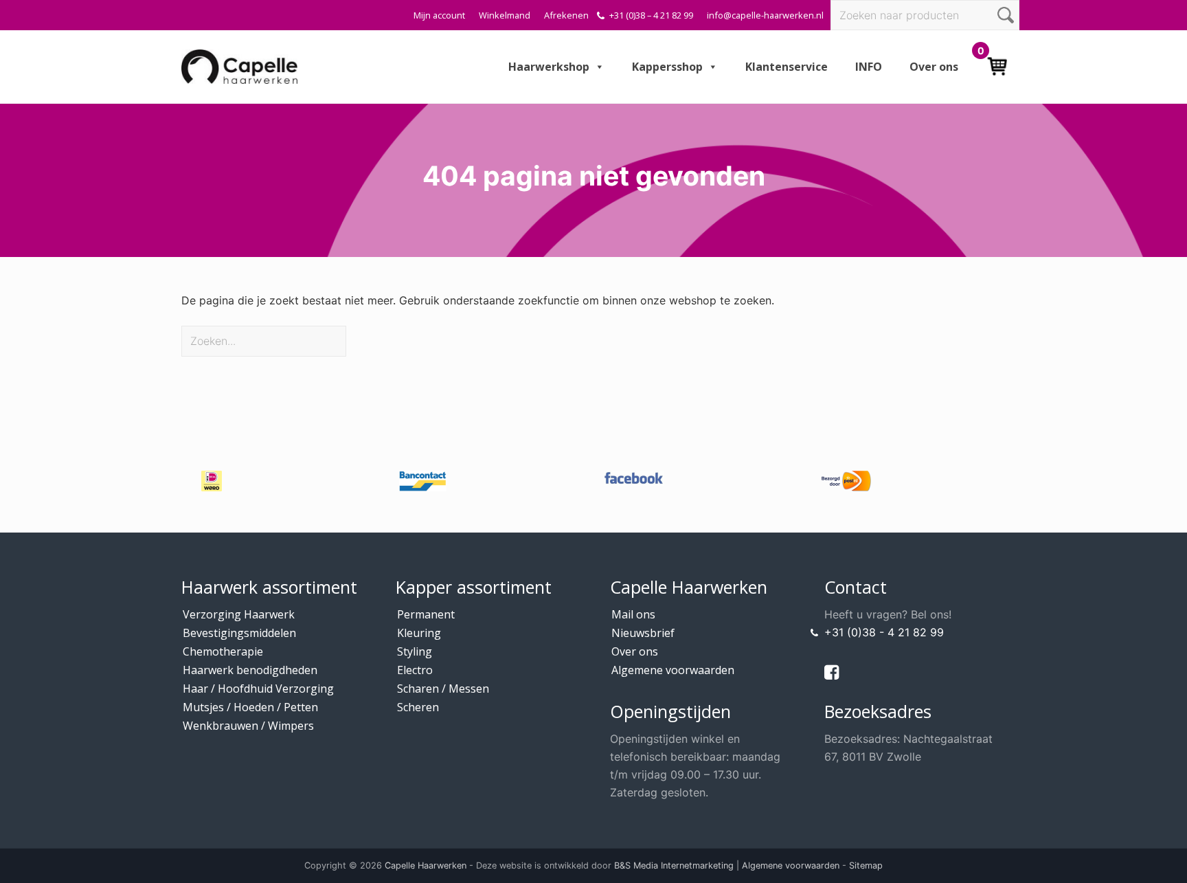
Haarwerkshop (548, 66)
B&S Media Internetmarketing (674, 865)
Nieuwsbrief (643, 632)
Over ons (933, 66)
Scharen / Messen (443, 688)
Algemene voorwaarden (672, 670)
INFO (868, 66)
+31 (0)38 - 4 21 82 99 (884, 632)
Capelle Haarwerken (425, 865)
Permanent (426, 614)
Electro (415, 670)
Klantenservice (786, 66)
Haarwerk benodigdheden (250, 670)
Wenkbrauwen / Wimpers (248, 725)
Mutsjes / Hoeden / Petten (250, 707)
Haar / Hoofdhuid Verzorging (258, 688)
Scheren (418, 707)
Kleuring (419, 632)
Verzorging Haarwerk (239, 614)
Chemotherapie (223, 651)
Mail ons (633, 614)
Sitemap (866, 865)
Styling (414, 651)
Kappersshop (667, 66)
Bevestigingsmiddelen (239, 632)
